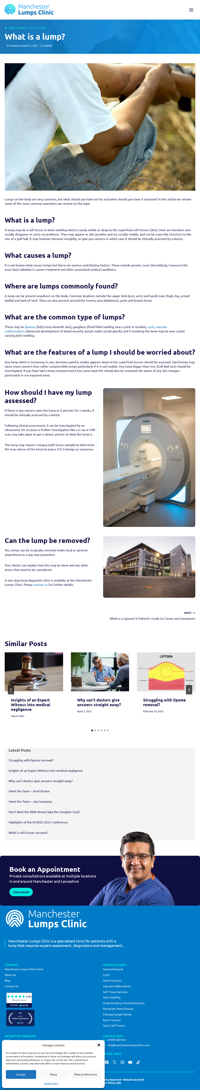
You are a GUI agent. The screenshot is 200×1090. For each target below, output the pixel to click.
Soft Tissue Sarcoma (115, 992)
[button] (99, 1045)
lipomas (30, 327)
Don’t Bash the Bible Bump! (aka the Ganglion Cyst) (44, 812)
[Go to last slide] (11, 689)
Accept (21, 1074)
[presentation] (34, 671)
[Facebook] (106, 1062)
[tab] (92, 730)
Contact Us (11, 986)
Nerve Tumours (112, 980)
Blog (7, 980)
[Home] (6, 27)
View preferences (85, 1074)
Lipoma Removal (113, 969)
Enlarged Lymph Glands (117, 1014)
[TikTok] (138, 1062)
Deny (53, 1074)
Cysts (106, 974)
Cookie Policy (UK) (110, 1082)
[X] (114, 1062)
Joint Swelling (112, 997)
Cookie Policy (51, 1083)
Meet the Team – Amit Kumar (29, 791)
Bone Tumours (112, 1020)
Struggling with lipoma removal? (164, 702)
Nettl (141, 1079)
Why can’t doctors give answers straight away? (99, 702)
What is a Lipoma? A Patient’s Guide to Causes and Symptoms (152, 615)
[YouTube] (130, 1062)
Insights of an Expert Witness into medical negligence (30, 704)
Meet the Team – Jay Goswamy (30, 801)
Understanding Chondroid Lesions (124, 1003)
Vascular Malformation (117, 986)
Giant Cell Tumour (114, 1025)
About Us (10, 974)
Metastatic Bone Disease (118, 1008)
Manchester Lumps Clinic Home (24, 969)
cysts (151, 327)
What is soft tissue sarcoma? (28, 832)
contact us (41, 584)
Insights (47, 45)
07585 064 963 (117, 1039)
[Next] (189, 689)
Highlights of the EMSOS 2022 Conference (38, 822)
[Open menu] (191, 9)
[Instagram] (122, 1062)
